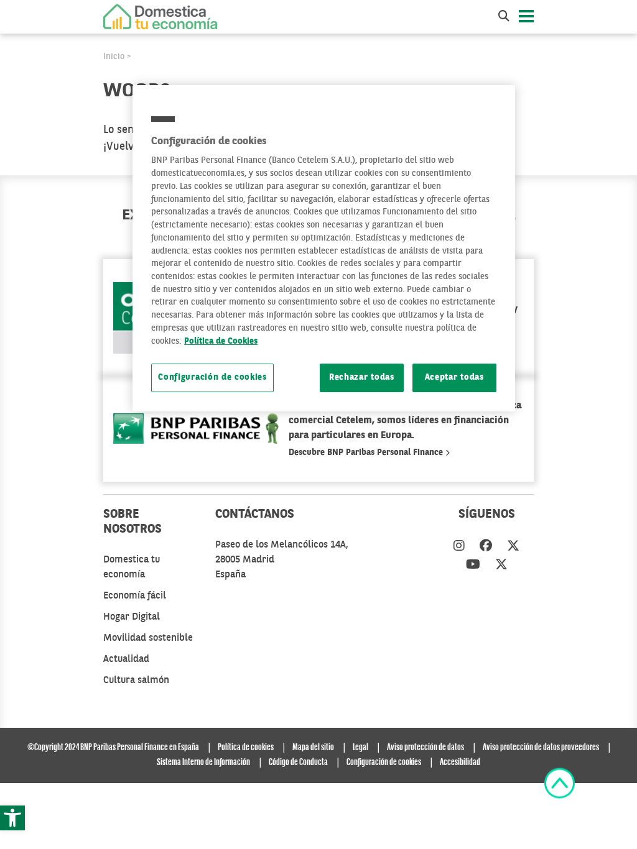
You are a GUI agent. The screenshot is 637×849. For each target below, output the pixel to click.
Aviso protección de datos (425, 748)
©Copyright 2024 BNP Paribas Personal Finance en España (113, 748)
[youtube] (473, 565)
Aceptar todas (454, 378)
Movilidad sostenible (148, 638)
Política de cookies (246, 748)
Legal (360, 748)
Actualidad (126, 659)
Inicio (113, 56)
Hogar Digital (131, 617)
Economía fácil (134, 596)
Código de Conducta (298, 763)
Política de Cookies (221, 341)
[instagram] (459, 547)
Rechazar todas (361, 378)
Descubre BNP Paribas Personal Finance (367, 452)
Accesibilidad (460, 763)
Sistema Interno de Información (203, 763)
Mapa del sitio (313, 748)
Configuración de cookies (212, 378)
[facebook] (486, 547)
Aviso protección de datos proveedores (541, 748)
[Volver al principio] (559, 783)
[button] (12, 817)
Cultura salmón (136, 681)
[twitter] (513, 547)
